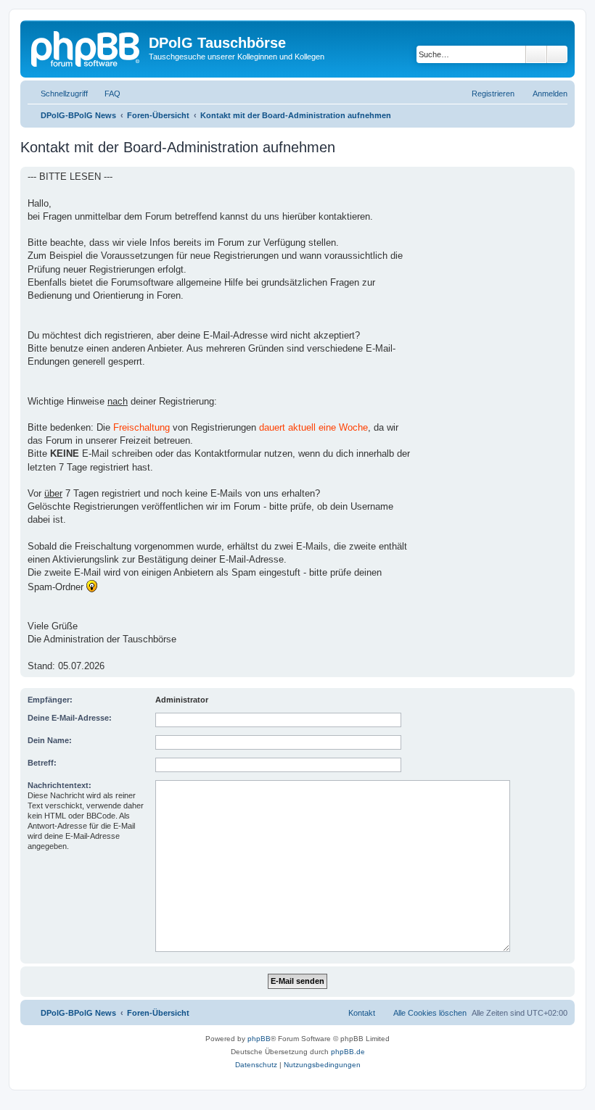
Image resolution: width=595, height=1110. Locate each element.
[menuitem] (105, 93)
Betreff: (42, 762)
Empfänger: (50, 699)
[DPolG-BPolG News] (86, 47)
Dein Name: (50, 740)
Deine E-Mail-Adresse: (70, 717)
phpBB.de (348, 1052)
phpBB (259, 1039)
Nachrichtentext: (59, 785)
